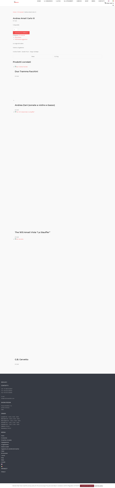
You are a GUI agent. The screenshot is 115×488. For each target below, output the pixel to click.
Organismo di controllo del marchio (10, 449)
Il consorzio (48, 1)
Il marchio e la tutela (6, 440)
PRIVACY (3, 472)
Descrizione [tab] (18, 37)
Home (39, 1)
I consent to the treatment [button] (87, 486)
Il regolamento (5, 444)
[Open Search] (113, 5)
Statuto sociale (5, 446)
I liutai (58, 1)
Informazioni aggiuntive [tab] (21, 39)
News (93, 1)
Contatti (101, 1)
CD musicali (20, 12)
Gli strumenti (68, 1)
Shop (86, 1)
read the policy (98, 486)
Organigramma (5, 442)
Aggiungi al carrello (21, 32)
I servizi (79, 1)
